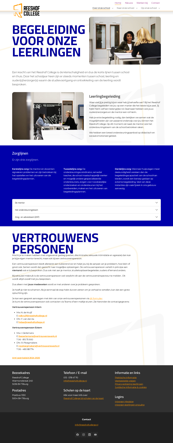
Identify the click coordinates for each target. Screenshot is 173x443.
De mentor (20, 203)
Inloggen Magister (124, 401)
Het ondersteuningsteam (26, 210)
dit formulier (96, 298)
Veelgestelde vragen (125, 381)
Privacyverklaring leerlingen (129, 384)
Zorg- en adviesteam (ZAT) (27, 217)
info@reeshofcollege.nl (75, 381)
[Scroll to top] (167, 437)
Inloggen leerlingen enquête (129, 405)
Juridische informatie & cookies (131, 387)
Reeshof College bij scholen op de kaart (84, 398)
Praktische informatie (126, 377)
